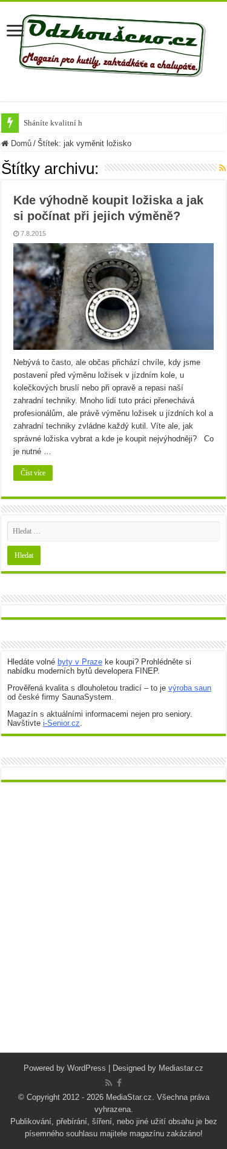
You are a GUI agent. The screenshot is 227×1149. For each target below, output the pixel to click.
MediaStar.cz (129, 1097)
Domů (19, 143)
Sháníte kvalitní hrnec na (65, 122)
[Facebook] (119, 1083)
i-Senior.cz (61, 723)
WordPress (86, 1068)
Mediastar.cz (181, 1068)
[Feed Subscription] (222, 168)
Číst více (33, 473)
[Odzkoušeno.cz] (114, 43)
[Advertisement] (113, 926)
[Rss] (108, 1083)
